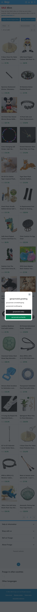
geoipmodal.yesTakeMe (19, 317)
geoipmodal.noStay (18, 312)
